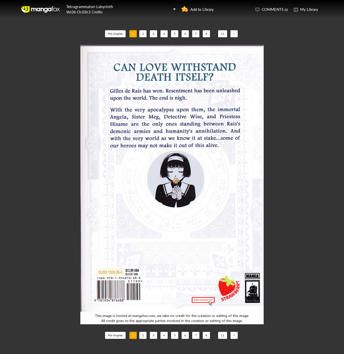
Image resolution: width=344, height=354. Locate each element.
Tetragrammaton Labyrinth (89, 6)
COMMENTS (275, 9)
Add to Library (202, 9)
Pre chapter (115, 34)
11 (222, 34)
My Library (309, 9)
